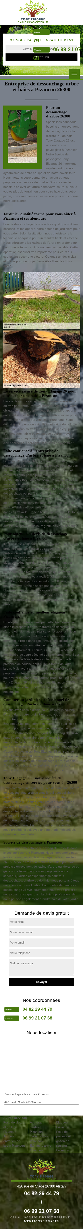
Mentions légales (41, 1221)
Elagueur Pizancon (62, 1125)
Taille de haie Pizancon (39, 1139)
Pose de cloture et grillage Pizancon (14, 1127)
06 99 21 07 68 (37, 1018)
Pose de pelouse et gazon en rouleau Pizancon (63, 1141)
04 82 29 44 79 (37, 1009)
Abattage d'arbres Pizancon (36, 1127)
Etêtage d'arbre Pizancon (41, 1148)
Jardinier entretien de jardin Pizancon (14, 1141)
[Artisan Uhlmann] (33, 11)
